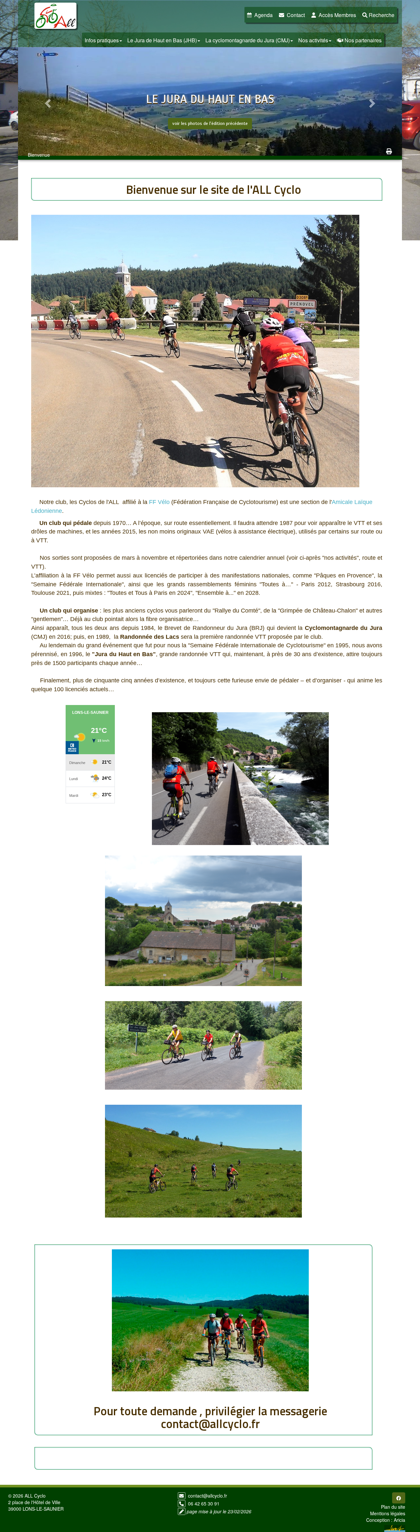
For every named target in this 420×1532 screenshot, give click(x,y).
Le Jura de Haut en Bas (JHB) (162, 40)
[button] (47, 101)
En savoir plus (210, 137)
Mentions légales (387, 1513)
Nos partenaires (363, 40)
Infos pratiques (102, 40)
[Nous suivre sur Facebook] (398, 1497)
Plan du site (393, 1506)
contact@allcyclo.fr (207, 1495)
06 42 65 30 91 (204, 1503)
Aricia (399, 1520)
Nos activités (313, 40)
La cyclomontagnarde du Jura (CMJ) (247, 40)
